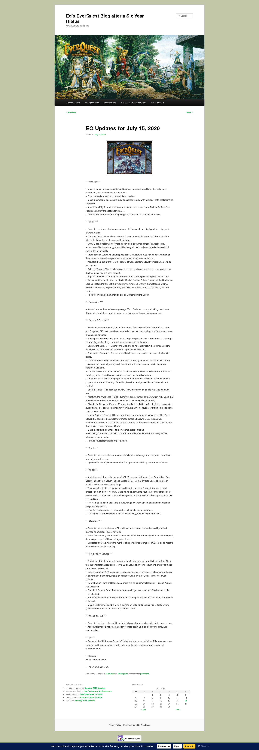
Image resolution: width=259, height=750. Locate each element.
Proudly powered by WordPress (136, 725)
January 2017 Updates (95, 688)
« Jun (143, 709)
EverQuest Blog (92, 102)
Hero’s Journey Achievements (98, 691)
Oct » (178, 709)
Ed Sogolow (123, 673)
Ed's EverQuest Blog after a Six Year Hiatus (105, 18)
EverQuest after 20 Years (91, 694)
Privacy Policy (157, 102)
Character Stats (73, 102)
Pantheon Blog (110, 102)
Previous (71, 112)
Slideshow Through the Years (133, 102)
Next (190, 112)
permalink (144, 673)
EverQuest (110, 673)
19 (186, 700)
